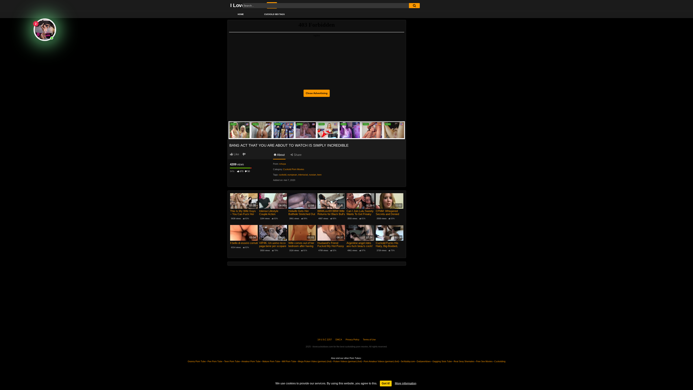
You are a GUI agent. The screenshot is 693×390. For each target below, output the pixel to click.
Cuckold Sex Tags (274, 14)
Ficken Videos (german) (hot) (347, 361)
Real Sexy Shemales (464, 361)
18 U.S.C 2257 (324, 339)
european (292, 175)
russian (312, 175)
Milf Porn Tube (289, 361)
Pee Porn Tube (215, 361)
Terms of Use (369, 339)
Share (297, 154)
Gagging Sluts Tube (442, 361)
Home (241, 14)
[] (414, 5)
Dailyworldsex (424, 361)
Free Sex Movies (484, 361)
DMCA (338, 339)
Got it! (386, 383)
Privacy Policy (352, 339)
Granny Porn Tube (197, 361)
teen (319, 175)
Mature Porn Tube (271, 361)
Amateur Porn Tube (251, 361)
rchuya (282, 164)
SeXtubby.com (408, 361)
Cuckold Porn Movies (293, 169)
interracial (303, 175)
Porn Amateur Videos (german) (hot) (381, 361)
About (280, 154)
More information (405, 383)
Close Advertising (317, 93)
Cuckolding (499, 361)
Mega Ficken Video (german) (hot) (315, 361)
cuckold (282, 175)
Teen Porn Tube (232, 361)
